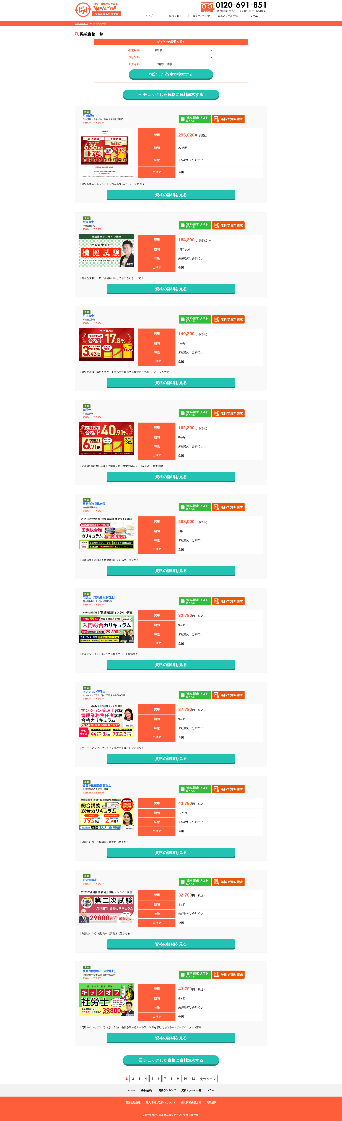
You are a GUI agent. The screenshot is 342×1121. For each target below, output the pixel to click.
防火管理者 (90, 880)
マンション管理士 (94, 691)
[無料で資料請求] (228, 119)
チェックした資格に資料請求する (172, 94)
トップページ (81, 23)
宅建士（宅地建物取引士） (100, 597)
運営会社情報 (133, 1102)
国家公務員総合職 (94, 503)
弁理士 (87, 409)
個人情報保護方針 (191, 1102)
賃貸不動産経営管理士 (97, 785)
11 (193, 1078)
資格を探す (175, 15)
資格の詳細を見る (171, 195)
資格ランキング (201, 15)
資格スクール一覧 (228, 15)
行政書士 (88, 221)
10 (185, 1078)
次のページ (208, 1079)
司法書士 (88, 315)
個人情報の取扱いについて (161, 1102)
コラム (254, 15)
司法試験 (88, 115)
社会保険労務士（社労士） (100, 971)
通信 (159, 64)
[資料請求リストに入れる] (195, 119)
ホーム (131, 1090)
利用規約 (211, 1102)
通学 (169, 64)
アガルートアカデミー (93, 123)
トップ (149, 15)
